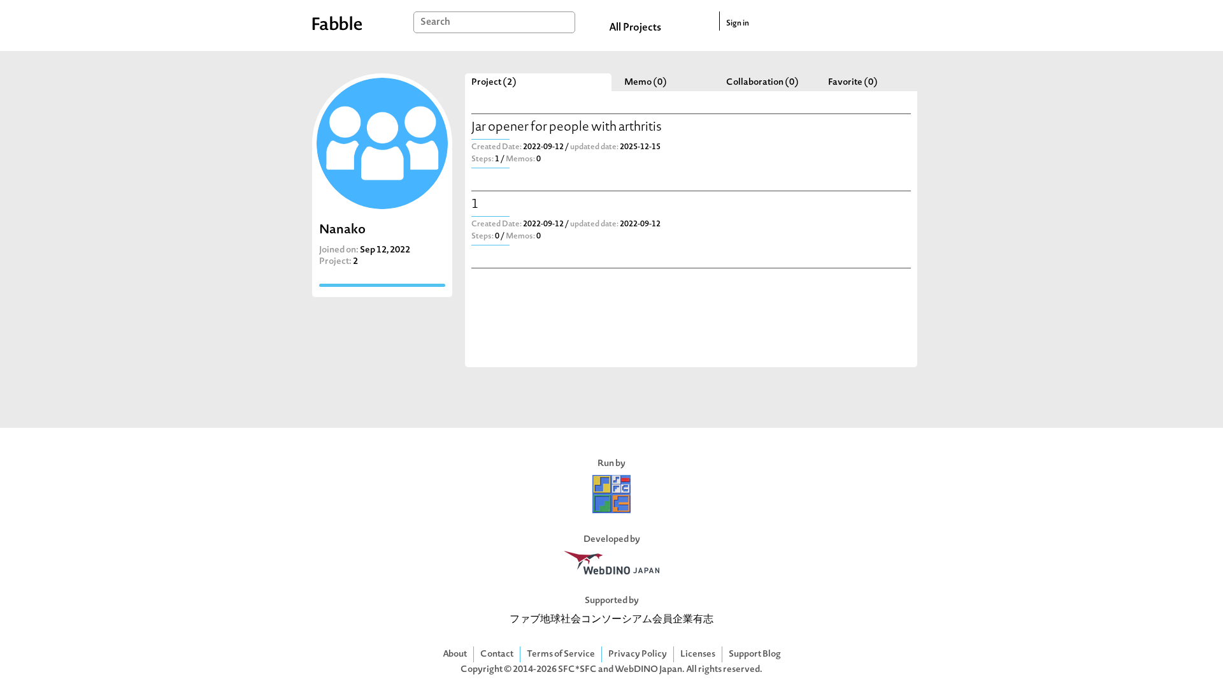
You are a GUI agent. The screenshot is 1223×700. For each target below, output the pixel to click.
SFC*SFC (577, 669)
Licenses (697, 654)
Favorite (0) (853, 82)
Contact (496, 654)
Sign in (737, 23)
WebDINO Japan (648, 669)
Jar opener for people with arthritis (566, 128)
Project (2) (494, 82)
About (455, 654)
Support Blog (755, 654)
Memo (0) (645, 82)
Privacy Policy (637, 654)
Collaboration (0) (762, 82)
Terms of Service (561, 654)
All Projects (635, 28)
